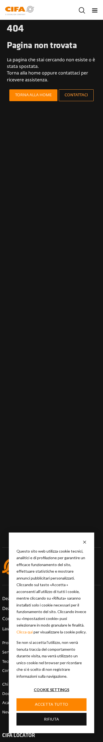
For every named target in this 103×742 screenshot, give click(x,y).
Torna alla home (33, 95)
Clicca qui (24, 632)
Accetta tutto (51, 704)
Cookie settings (51, 689)
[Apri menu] (95, 10)
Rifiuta (51, 719)
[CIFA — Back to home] (20, 10)
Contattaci (76, 95)
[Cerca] (82, 10)
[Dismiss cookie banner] (85, 542)
